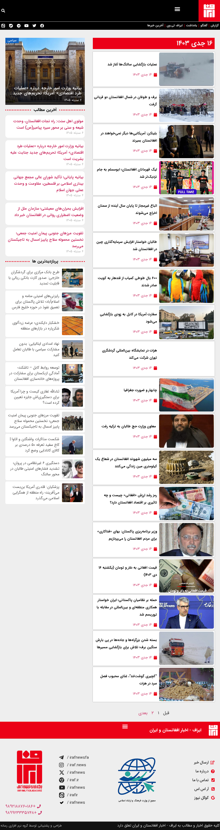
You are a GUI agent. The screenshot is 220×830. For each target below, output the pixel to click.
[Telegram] (19, 26)
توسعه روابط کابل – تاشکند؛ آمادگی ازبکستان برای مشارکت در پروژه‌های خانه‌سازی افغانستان (34, 373)
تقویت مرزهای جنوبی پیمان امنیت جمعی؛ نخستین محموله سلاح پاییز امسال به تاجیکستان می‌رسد (45, 239)
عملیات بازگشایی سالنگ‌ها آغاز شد (132, 64)
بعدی (143, 713)
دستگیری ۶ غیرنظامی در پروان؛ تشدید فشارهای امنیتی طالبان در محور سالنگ (34, 468)
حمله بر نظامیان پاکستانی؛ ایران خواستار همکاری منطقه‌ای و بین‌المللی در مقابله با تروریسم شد (127, 607)
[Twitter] (34, 26)
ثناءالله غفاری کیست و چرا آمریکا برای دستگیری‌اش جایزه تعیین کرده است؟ (35, 397)
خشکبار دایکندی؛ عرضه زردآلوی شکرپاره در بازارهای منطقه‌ (35, 325)
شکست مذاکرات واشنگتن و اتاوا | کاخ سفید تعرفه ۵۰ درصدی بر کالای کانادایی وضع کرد (34, 444)
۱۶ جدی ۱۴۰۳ (194, 43)
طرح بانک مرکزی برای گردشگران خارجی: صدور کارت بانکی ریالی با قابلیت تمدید (34, 277)
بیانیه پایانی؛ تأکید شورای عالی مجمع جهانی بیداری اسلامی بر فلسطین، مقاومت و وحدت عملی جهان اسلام (48, 183)
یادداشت (191, 25)
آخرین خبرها (155, 25)
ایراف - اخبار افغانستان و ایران (175, 730)
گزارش (215, 25)
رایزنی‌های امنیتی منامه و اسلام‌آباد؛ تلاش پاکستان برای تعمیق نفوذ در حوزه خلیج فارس (35, 301)
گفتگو (203, 25)
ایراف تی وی (175, 25)
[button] (177, 8)
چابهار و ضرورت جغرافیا (140, 390)
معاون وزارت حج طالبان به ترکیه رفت (129, 426)
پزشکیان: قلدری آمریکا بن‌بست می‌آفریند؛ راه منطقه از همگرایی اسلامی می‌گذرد (36, 492)
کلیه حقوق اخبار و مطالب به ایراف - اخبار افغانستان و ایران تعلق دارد (168, 825)
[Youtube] (26, 26)
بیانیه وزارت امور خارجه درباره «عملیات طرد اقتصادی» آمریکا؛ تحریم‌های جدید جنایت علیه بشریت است (46, 152)
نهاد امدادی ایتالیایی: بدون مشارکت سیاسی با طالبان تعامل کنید (36, 349)
